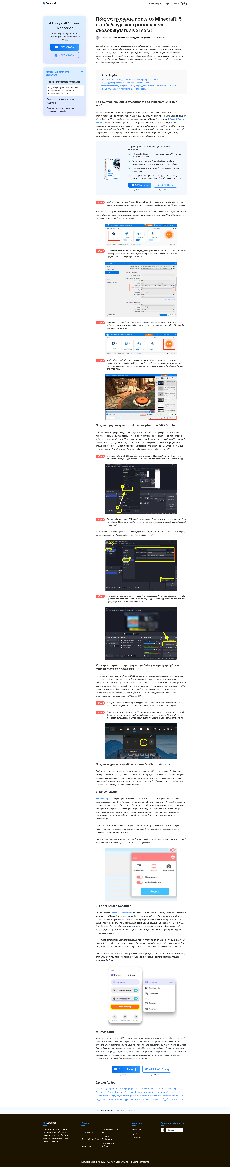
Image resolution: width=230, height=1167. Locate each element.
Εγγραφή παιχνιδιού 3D (59, 93)
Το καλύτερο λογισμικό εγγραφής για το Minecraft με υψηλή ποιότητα (129, 80)
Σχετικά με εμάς (88, 1132)
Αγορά (134, 1134)
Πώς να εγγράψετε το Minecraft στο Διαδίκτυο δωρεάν (123, 89)
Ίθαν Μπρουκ (119, 38)
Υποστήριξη (180, 3)
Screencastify (102, 799)
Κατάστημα (155, 3)
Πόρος (167, 3)
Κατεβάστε (136, 1138)
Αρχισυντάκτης (87, 1146)
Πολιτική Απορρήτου (90, 1139)
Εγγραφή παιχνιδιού (141, 38)
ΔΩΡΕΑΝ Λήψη (67, 47)
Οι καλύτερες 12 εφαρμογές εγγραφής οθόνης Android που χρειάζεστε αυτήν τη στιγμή (137, 1096)
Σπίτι (96, 1110)
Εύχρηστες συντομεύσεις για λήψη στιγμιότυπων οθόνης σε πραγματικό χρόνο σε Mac (137, 1099)
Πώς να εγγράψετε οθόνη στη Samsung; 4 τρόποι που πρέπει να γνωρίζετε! (132, 1092)
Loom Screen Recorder (121, 913)
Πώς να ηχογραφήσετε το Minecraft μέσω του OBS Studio (125, 83)
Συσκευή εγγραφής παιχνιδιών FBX (63, 90)
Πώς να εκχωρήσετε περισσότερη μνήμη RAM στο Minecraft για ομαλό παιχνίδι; (134, 1088)
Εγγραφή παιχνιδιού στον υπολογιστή (64, 88)
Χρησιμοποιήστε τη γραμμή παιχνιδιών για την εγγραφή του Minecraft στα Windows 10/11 (138, 86)
